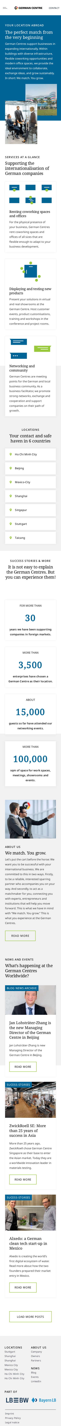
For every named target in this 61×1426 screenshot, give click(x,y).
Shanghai (21, 496)
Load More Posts (30, 1317)
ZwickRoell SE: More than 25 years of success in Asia (27, 1130)
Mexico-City (22, 482)
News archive (26, 988)
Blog (11, 988)
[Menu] (8, 8)
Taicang (20, 538)
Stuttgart (21, 524)
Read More (23, 1067)
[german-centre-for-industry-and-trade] (28, 5)
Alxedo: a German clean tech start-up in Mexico (28, 1243)
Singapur (21, 510)
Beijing (19, 468)
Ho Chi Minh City (26, 454)
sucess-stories (18, 1085)
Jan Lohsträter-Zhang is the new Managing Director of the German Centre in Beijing (30, 1030)
